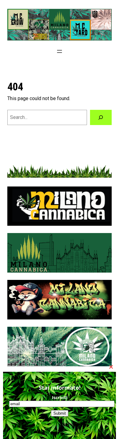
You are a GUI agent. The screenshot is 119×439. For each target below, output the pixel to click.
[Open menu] (59, 51)
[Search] (101, 117)
